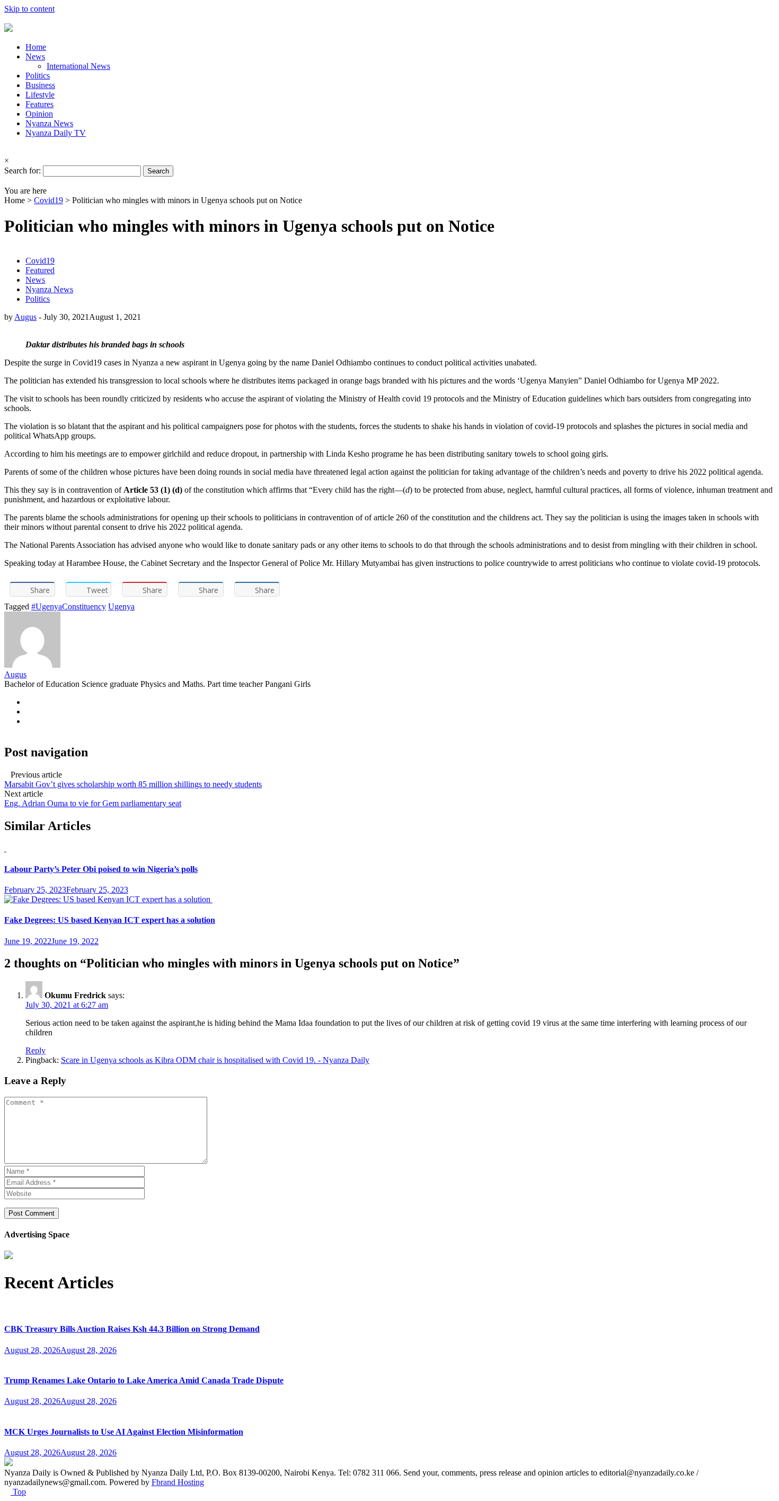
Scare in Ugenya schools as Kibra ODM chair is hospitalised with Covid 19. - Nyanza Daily (215, 1059)
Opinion (39, 113)
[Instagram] (28, 711)
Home (35, 46)
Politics (37, 75)
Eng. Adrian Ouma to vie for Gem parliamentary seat (92, 803)
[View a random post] (7, 181)
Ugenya (121, 606)
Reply (35, 1050)
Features (39, 104)
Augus (25, 316)
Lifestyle (40, 94)
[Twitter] (28, 721)
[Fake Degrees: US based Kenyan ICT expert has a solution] (108, 899)
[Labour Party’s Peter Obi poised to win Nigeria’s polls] (5, 848)
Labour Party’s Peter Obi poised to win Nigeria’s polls (101, 869)
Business (40, 85)
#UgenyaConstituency (68, 606)
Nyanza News (49, 123)
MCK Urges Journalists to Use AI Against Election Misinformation (123, 1431)
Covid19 (48, 200)
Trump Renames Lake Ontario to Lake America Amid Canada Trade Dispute (144, 1380)
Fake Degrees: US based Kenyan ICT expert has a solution (109, 919)
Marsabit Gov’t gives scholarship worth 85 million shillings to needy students (133, 784)
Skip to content (29, 8)
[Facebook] (28, 701)
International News (78, 66)
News (35, 56)
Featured (40, 270)
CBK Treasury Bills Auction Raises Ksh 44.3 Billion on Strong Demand (132, 1328)
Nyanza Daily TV (55, 132)
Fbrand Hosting (178, 1482)
